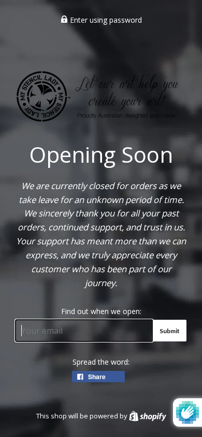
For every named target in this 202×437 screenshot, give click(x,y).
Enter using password (105, 20)
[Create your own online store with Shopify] (147, 415)
